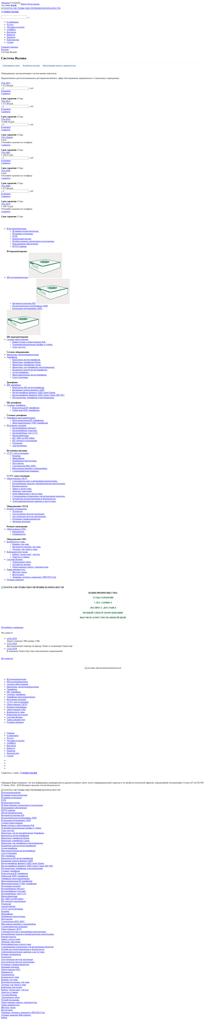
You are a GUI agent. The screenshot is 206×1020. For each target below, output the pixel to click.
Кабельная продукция (17, 552)
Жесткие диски (19, 572)
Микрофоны (18, 458)
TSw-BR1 (5, 152)
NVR (15, 236)
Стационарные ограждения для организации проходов (38, 496)
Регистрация (33, 4)
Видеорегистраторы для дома (26, 547)
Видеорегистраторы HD (24, 303)
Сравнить (5, 93)
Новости (11, 34)
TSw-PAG (6, 119)
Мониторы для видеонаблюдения (23, 354)
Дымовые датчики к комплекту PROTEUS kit (34, 577)
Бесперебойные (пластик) (24, 430)
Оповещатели (19, 534)
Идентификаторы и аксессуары (27, 493)
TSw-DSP (5, 170)
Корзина (6, 3)
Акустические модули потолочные (29, 516)
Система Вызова (13, 58)
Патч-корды (18, 463)
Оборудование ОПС (17, 529)
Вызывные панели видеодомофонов (30, 370)
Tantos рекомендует (16, 569)
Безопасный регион (22, 239)
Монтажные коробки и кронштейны (30, 468)
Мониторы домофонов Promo (26, 362)
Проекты (11, 37)
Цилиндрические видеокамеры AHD (30, 306)
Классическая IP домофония (26, 407)
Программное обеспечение (25, 244)
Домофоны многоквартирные (21, 418)
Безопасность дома (16, 541)
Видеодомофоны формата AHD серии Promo (34, 392)
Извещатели (18, 531)
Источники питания (17, 425)
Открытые (17, 443)
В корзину (6, 91)
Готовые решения (15, 579)
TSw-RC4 (5, 101)
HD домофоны (14, 385)
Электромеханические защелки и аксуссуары (34, 501)
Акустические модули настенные (28, 514)
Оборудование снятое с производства (59, 65)
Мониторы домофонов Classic (26, 365)
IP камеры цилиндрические (25, 231)
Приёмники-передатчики (24, 461)
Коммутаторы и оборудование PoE (29, 342)
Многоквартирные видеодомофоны (29, 375)
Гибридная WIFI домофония (26, 410)
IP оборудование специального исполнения (33, 241)
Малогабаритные (20, 435)
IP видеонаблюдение (17, 228)
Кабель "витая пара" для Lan (26, 554)
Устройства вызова (31, 65)
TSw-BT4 (5, 204)
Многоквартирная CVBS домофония (30, 423)
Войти (24, 4)
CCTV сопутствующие (18, 453)
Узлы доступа (19, 347)
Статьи (10, 42)
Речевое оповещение (17, 509)
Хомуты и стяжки (21, 557)
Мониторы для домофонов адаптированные (33, 367)
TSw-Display (7, 137)
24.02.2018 (12, 638)
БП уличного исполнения (24, 440)
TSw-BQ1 (6, 83)
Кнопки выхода (20, 486)
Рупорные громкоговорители (26, 519)
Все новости (7, 658)
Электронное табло (11, 65)
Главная (10, 733)
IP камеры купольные (22, 233)
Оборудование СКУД (17, 478)
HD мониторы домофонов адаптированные (33, 397)
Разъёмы (16, 456)
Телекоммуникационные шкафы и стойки (32, 344)
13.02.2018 (12, 648)
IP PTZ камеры (19, 246)
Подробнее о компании (12, 627)
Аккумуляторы (19, 445)
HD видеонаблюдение (17, 277)
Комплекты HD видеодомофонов (28, 387)
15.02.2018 (12, 643)
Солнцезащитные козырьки (25, 471)
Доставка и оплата (15, 27)
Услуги (10, 24)
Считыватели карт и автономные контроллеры (35, 481)
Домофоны (12, 357)
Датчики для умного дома (25, 549)
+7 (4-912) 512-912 (10, 12)
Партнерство (13, 39)
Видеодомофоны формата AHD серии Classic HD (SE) (38, 395)
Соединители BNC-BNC (24, 466)
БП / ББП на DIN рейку (23, 438)
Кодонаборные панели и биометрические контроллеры (39, 483)
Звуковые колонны (21, 521)
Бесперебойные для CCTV (25, 433)
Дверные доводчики (22, 491)
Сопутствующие (20, 377)
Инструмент (18, 574)
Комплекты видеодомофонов (26, 359)
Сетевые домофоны (16, 405)
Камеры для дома (20, 544)
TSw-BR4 (5, 186)
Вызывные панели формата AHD (28, 390)
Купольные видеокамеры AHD (27, 308)
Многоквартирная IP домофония (28, 420)
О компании (12, 22)
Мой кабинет (24, 1015)
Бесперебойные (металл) (24, 428)
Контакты (11, 32)
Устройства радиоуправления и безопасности (34, 498)
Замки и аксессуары (22, 488)
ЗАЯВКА (11, 29)
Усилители (17, 511)
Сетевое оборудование (18, 339)
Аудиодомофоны (20, 372)
